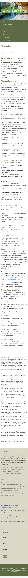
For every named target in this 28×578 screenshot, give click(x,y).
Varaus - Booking (12, 11)
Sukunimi (6, 549)
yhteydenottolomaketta (7, 517)
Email (5, 537)
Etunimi (5, 543)
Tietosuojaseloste (14, 571)
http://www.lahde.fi (8, 54)
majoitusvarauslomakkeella (8, 507)
